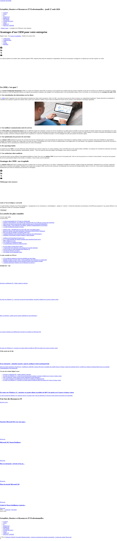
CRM (4, 41)
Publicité (13, 537)
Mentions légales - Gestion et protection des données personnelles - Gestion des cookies (43, 537)
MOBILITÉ (6, 18)
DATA (5, 14)
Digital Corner (4, 28)
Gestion (5, 43)
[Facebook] (58, 47)
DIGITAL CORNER (8, 25)
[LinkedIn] (58, 50)
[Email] (58, 55)
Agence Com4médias (15, 36)
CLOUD (5, 12)
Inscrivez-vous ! (4, 402)
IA (4, 15)
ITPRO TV (6, 24)
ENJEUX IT (6, 17)
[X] (58, 52)
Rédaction (8, 537)
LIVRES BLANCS (8, 21)
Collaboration (6, 38)
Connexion (8, 509)
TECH (5, 22)
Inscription (14, 509)
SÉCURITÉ (6, 19)
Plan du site (68, 537)
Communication (7, 40)
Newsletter (18, 537)
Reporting (5, 44)
